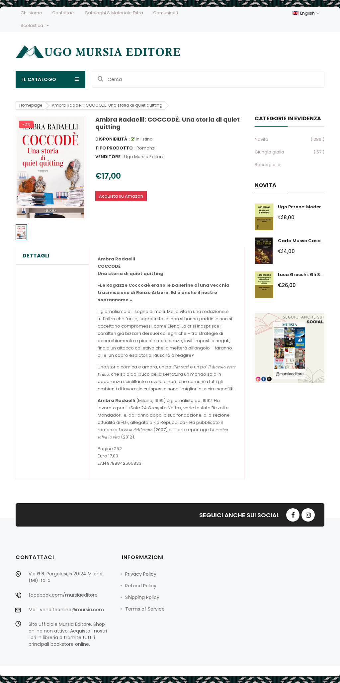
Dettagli (36, 255)
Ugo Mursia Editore (144, 156)
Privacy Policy (140, 574)
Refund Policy (140, 585)
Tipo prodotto (114, 148)
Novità (261, 139)
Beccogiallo (268, 164)
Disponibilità (111, 139)
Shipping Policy (142, 597)
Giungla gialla (269, 152)
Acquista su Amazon (121, 196)
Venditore (108, 156)
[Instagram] (308, 515)
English (308, 13)
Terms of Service (145, 609)
